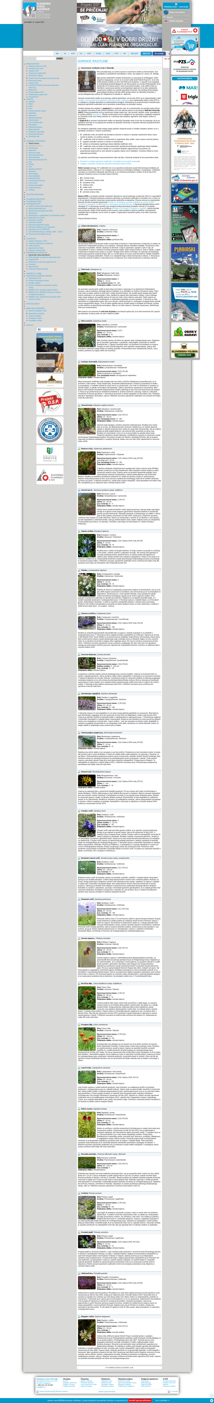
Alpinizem (32, 115)
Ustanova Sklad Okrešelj (38, 269)
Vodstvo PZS (34, 71)
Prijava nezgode (86, 1386)
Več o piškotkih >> (162, 1401)
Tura (30, 167)
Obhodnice (33, 213)
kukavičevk (97, 114)
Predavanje (33, 148)
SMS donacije (146, 1383)
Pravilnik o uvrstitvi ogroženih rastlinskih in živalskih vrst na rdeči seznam (109, 161)
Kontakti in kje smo (36, 69)
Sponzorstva (33, 267)
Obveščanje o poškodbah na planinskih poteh (47, 215)
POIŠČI (59, 58)
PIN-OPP (134, 54)
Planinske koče (106, 1381)
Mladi (31, 104)
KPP (89, 54)
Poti (30, 109)
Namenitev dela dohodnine (39, 255)
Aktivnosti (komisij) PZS (38, 160)
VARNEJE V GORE (33, 274)
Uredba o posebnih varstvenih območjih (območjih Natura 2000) (105, 164)
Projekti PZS (33, 97)
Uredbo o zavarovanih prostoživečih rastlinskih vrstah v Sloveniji (103, 100)
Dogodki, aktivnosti (69, 1383)
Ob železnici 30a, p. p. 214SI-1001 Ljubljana (46, 1382)
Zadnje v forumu (69, 1384)
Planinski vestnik (35, 222)
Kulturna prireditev (36, 185)
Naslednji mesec (35, 146)
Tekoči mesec (34, 143)
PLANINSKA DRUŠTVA (35, 199)
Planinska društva (107, 1386)
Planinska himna (35, 81)
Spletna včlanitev (87, 1381)
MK (57, 54)
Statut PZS (33, 90)
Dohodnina (145, 1381)
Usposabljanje (34, 176)
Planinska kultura (35, 127)
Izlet (30, 162)
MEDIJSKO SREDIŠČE (35, 308)
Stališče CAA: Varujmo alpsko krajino (43, 290)
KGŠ (108, 54)
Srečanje (32, 171)
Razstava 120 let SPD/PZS (39, 229)
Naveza (169, 17)
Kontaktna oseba (35, 318)
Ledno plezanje (35, 188)
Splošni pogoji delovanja (107, 1391)
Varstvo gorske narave (37, 111)
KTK (116, 54)
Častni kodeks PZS (36, 92)
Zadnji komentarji (69, 1386)
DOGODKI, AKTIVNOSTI (35, 141)
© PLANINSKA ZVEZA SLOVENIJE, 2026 (119, 1367)
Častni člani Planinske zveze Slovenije (44, 78)
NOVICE (29, 99)
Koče (31, 106)
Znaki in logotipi (35, 316)
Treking (32, 190)
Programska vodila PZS (38, 95)
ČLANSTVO (31, 239)
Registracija (50, 1391)
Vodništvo (32, 113)
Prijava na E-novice (177, 12)
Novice (65, 1381)
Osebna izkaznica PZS (37, 66)
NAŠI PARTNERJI (184, 79)
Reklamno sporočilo (36, 132)
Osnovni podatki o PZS (38, 311)
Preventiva (33, 125)
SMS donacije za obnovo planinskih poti (44, 257)
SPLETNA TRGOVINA (35, 195)
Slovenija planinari (36, 134)
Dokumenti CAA (35, 278)
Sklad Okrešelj (146, 1384)
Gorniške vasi (34, 136)
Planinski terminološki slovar (40, 234)
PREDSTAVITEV (32, 64)
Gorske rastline (34, 283)
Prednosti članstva (87, 1383)
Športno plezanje (35, 118)
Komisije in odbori (36, 76)
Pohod (31, 164)
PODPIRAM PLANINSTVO (36, 253)
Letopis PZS (33, 83)
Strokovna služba (169, 1386)
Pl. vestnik (159, 54)
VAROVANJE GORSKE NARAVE (39, 276)
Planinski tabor (34, 178)
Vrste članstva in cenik (89, 1384)
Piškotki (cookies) (61, 1391)
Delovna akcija (34, 153)
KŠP (73, 54)
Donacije (32, 264)
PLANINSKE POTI (33, 204)
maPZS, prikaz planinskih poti (40, 206)
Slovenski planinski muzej (39, 225)
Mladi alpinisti (34, 129)
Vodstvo (166, 1384)
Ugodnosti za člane (36, 248)
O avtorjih (174, 1391)
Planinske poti (106, 1383)
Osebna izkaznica (169, 1381)
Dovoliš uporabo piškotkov (140, 1401)
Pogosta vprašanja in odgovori (41, 243)
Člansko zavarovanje (37, 250)
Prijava (41, 1391)
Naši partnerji (145, 1386)
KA (81, 54)
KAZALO (29, 325)
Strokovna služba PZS (37, 73)
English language (176, 21)
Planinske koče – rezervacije (176, 7)
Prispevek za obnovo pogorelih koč (42, 262)
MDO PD (146, 54)
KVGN (98, 54)
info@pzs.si (41, 1387)
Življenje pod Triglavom (126, 1386)
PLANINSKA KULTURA (35, 218)
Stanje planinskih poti (37, 208)
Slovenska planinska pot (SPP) (41, 211)
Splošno (32, 102)
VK (65, 54)
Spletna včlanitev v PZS (38, 241)
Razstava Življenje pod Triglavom (42, 227)
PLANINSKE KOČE (34, 202)
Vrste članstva (34, 246)
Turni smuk (33, 183)
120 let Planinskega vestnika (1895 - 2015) (45, 232)
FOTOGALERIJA (32, 304)
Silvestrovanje (34, 157)
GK (124, 54)
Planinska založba (36, 220)
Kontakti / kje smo (169, 1383)
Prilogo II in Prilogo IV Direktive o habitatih (129, 208)
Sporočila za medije (36, 314)
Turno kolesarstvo (36, 122)
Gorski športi (33, 120)
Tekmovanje (33, 174)
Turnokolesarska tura (37, 181)
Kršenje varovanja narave (39, 281)
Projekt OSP (33, 260)
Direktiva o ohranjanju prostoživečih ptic (116, 204)
